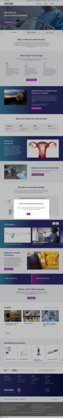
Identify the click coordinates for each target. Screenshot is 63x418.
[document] (31, 209)
